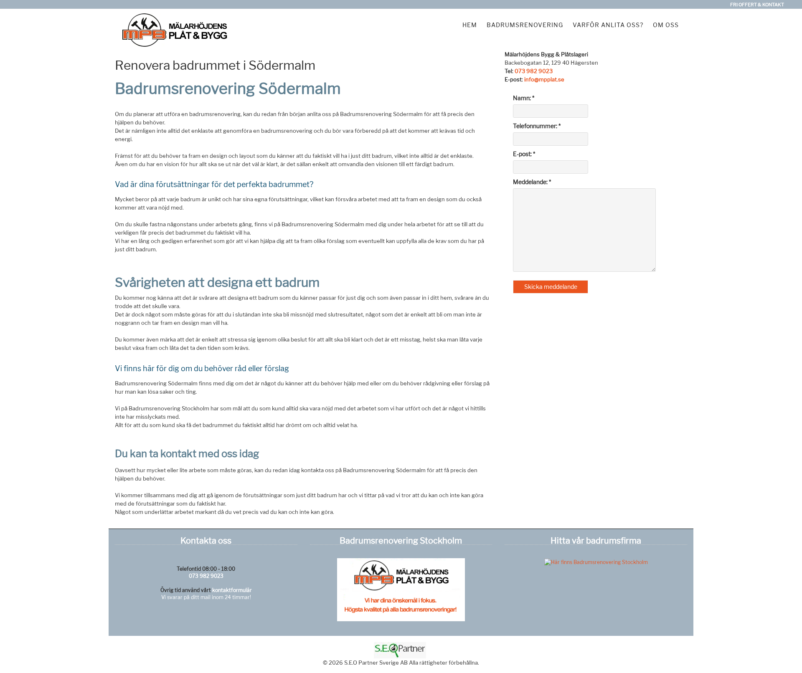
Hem (469, 24)
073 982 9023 (534, 71)
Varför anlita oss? (608, 24)
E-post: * (524, 153)
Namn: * (523, 97)
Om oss (666, 24)
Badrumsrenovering (525, 24)
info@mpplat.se (544, 79)
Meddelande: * (532, 181)
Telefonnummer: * (537, 125)
